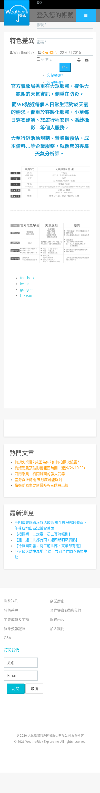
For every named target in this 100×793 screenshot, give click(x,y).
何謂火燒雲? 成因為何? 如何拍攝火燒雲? (47, 462)
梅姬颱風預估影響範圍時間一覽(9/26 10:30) (50, 468)
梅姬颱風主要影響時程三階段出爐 (41, 485)
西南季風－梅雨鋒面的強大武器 (40, 474)
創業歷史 (57, 601)
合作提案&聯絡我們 (65, 610)
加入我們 (57, 629)
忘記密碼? (55, 75)
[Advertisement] (50, 351)
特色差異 (11, 610)
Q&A (7, 638)
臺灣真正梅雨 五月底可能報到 (38, 480)
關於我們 (11, 601)
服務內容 (57, 619)
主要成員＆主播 (16, 619)
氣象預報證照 (14, 629)
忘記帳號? (55, 82)
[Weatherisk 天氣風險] (13, 13)
